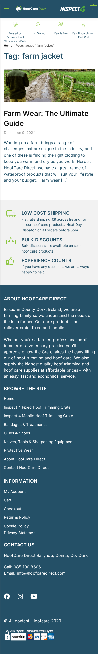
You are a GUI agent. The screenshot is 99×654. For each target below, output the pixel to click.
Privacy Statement (20, 532)
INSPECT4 (72, 8)
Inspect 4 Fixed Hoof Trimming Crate (37, 407)
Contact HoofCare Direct (26, 467)
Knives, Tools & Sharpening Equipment (39, 441)
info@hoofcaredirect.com (41, 573)
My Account (15, 491)
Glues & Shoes (17, 433)
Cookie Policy (16, 526)
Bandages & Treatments (25, 424)
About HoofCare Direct (24, 459)
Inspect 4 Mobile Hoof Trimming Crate (38, 415)
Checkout (12, 508)
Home (8, 45)
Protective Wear (18, 450)
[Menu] (8, 8)
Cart (7, 500)
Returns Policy (17, 517)
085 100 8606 (26, 566)
